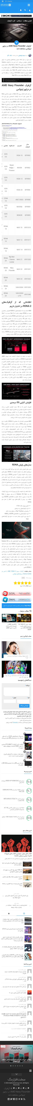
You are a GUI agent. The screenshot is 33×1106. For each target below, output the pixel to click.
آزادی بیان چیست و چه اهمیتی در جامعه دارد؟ (12, 885)
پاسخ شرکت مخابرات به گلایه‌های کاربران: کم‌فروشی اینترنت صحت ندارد (13, 755)
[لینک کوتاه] (8, 56)
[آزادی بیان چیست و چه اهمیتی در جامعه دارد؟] (27, 884)
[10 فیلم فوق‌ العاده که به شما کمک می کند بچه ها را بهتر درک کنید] (16, 669)
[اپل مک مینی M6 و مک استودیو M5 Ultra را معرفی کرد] (28, 764)
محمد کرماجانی (21, 56)
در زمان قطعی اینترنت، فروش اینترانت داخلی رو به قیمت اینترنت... (13, 1024)
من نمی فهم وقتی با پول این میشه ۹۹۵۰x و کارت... (15, 980)
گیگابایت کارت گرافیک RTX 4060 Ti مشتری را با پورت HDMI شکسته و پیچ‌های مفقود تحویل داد (12, 746)
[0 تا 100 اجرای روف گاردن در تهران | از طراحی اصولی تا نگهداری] (27, 870)
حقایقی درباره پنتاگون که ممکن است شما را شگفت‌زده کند (12, 864)
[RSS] (24, 1099)
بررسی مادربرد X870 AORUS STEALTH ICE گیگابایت (14, 800)
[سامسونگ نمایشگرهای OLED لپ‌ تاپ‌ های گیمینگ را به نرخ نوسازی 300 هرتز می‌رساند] (28, 737)
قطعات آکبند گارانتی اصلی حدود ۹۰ (17, 993)
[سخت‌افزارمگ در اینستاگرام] (16, 1099)
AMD (23, 578)
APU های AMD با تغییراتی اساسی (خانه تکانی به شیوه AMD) (11, 626)
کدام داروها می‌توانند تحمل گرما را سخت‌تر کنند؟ (18, 657)
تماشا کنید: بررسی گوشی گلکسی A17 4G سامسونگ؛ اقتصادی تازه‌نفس (14, 809)
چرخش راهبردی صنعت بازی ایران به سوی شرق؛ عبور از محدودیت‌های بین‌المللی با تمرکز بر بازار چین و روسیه (12, 939)
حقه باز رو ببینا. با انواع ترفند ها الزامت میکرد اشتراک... (15, 973)
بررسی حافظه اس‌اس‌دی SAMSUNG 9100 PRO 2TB (13, 791)
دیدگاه (27, 686)
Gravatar (15, 722)
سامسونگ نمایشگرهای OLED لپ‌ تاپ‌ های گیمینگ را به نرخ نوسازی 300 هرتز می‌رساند (12, 737)
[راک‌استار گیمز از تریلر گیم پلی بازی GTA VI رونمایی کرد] (28, 930)
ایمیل (14, 698)
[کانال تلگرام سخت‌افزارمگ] (19, 1099)
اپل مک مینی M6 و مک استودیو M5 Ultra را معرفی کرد (12, 764)
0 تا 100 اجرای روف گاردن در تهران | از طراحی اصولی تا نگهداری (12, 871)
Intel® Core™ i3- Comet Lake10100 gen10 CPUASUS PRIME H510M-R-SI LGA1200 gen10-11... (14, 1016)
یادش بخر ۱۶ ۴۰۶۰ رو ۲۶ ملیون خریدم (17, 1037)
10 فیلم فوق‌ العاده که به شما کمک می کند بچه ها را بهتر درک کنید (16, 677)
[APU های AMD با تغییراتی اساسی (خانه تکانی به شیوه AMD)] (9, 618)
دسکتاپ (19, 21)
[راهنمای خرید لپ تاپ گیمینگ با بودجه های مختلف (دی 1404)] (16, 1054)
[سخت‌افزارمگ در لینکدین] (9, 1099)
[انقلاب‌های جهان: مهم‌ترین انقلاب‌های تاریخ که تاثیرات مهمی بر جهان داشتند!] (16, 843)
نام (28, 698)
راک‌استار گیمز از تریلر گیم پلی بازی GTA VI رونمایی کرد (12, 930)
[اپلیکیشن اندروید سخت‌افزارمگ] (22, 1099)
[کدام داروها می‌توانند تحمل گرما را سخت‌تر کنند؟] (16, 649)
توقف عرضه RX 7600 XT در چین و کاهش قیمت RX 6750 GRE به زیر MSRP (24, 627)
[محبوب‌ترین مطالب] (8, 914)
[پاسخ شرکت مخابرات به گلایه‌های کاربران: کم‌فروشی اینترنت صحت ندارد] (28, 755)
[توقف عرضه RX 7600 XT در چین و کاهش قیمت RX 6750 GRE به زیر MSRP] (24, 618)
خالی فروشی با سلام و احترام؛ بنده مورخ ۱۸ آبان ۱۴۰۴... (14, 1007)
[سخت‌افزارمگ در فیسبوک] (14, 1099)
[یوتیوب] (16, 593)
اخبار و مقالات (27, 21)
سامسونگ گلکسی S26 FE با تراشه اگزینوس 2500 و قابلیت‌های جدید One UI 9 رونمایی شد (12, 957)
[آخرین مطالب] (24, 914)
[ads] (16, 16)
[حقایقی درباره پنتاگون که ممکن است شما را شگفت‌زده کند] (27, 864)
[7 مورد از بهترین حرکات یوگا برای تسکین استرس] (27, 877)
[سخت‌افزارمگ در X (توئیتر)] (11, 1099)
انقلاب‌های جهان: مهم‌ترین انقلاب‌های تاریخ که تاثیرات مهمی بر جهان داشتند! (18, 855)
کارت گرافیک (11, 21)
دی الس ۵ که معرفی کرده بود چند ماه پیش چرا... (14, 987)
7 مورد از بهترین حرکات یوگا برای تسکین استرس (12, 878)
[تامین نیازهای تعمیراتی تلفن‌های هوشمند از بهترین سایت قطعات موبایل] (28, 947)
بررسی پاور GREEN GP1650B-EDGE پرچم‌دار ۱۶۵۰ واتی (12, 782)
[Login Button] (21, 10)
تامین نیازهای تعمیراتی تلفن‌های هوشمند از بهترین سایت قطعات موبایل (13, 606)
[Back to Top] (16, 1074)
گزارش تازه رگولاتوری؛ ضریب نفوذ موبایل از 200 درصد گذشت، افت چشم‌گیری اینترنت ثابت (13, 921)
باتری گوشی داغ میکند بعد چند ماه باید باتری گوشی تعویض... (15, 1000)
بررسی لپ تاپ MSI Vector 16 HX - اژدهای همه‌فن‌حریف (13, 818)
